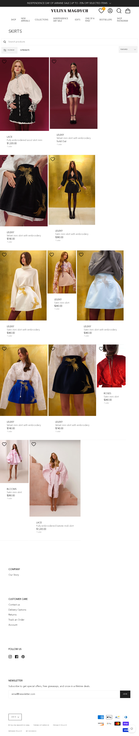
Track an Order (16, 620)
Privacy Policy (60, 725)
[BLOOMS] (14, 461)
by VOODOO (31, 731)
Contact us (14, 605)
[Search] (4, 41)
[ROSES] (111, 366)
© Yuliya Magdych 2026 (18, 725)
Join (125, 694)
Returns (12, 615)
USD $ (13, 717)
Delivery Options (17, 610)
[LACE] (24, 94)
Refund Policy (15, 731)
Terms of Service (41, 725)
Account (12, 625)
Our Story (13, 575)
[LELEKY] (73, 93)
